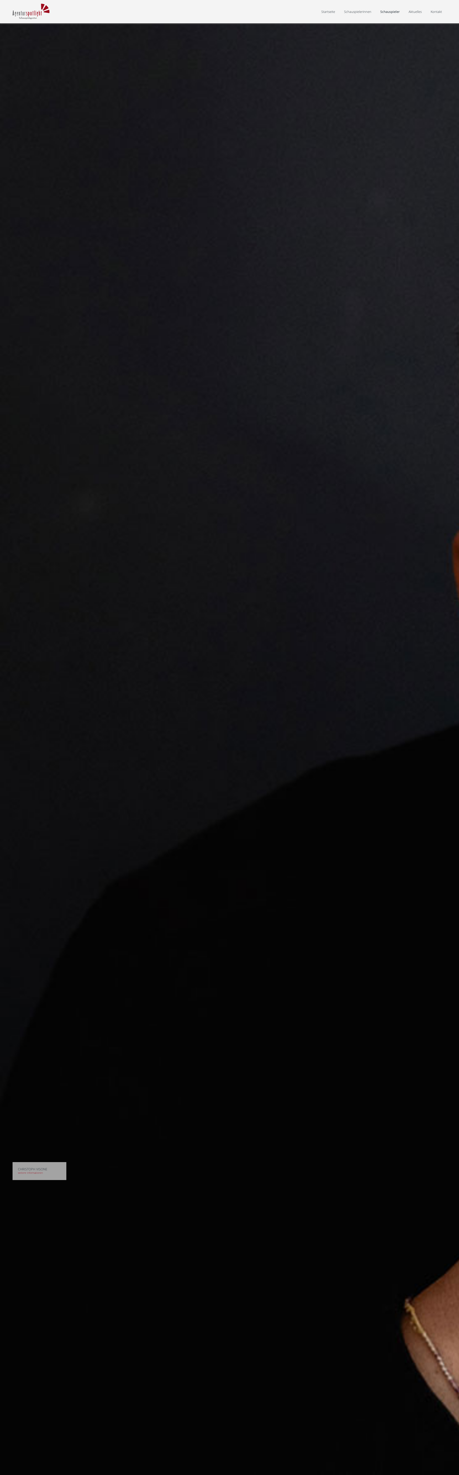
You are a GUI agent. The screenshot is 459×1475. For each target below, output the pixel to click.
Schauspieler (390, 12)
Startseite (328, 12)
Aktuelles (415, 12)
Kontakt (436, 12)
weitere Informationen (30, 1172)
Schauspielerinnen (357, 12)
